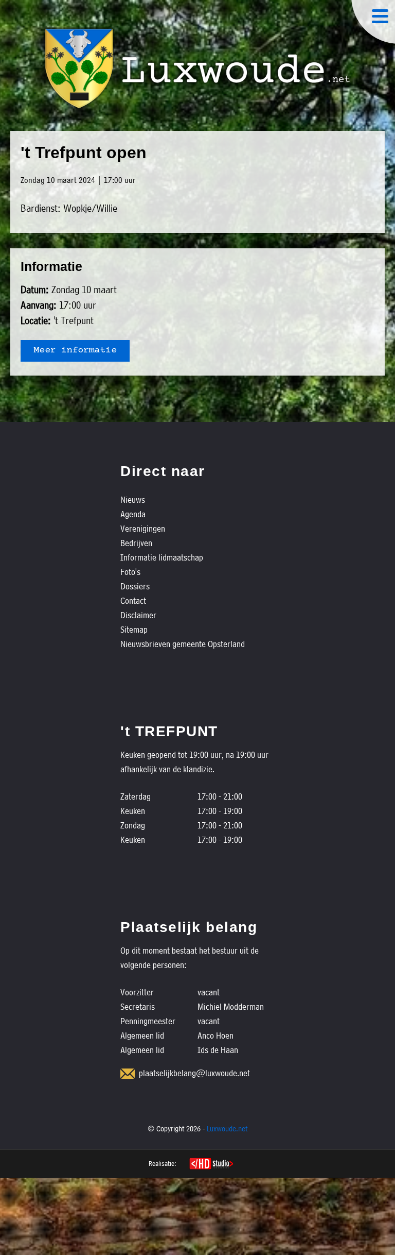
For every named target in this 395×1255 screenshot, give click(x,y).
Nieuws (132, 499)
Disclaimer (138, 614)
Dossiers (135, 586)
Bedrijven (136, 542)
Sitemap (134, 629)
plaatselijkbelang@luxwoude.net (194, 1072)
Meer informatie (75, 350)
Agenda (133, 513)
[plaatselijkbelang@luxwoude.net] (127, 1074)
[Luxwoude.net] (197, 68)
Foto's (130, 571)
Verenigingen (142, 528)
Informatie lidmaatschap (161, 557)
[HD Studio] (211, 1165)
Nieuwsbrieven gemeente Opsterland (182, 643)
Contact (133, 600)
